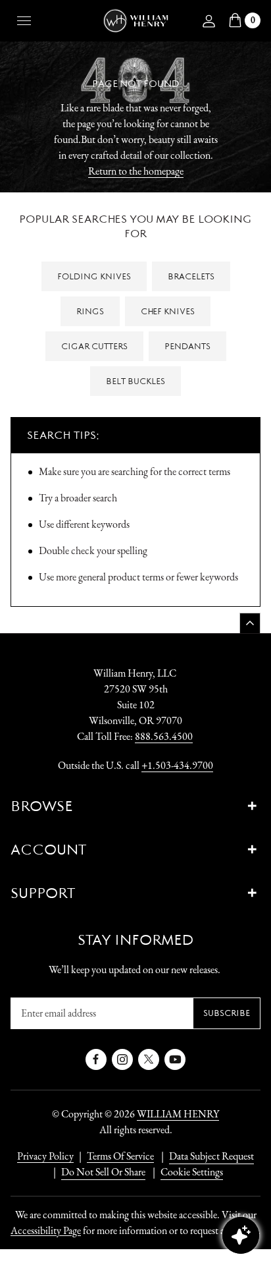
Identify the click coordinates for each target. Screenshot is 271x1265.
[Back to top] (249, 623)
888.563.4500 (164, 736)
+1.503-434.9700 (177, 765)
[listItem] (96, 1172)
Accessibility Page (46, 1230)
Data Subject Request (211, 1156)
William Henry (178, 1114)
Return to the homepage (136, 171)
